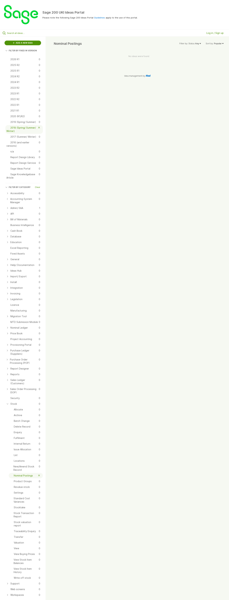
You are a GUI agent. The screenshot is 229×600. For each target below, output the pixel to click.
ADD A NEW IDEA (24, 43)
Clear (37, 187)
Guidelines (99, 17)
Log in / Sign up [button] (215, 33)
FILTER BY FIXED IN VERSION (23, 50)
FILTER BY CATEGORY (20, 187)
